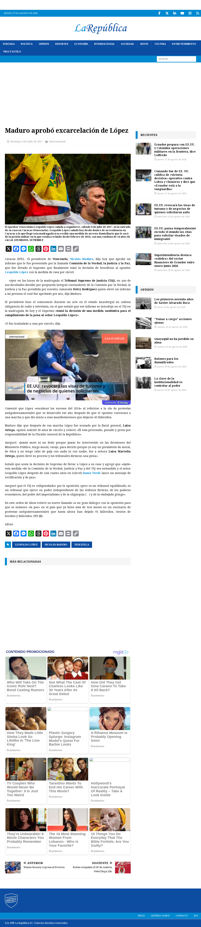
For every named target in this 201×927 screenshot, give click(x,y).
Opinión (44, 44)
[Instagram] (189, 13)
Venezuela (81, 544)
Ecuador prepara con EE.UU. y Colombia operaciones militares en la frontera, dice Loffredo (175, 150)
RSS (196, 915)
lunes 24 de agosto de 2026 (171, 307)
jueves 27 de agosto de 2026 (171, 159)
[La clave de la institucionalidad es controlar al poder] (143, 383)
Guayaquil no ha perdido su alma (174, 340)
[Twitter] (167, 13)
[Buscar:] (176, 58)
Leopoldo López (26, 544)
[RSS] (197, 13)
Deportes (61, 44)
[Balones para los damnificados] (143, 363)
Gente (144, 44)
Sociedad (127, 44)
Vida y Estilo (12, 51)
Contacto (182, 915)
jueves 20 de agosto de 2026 (171, 366)
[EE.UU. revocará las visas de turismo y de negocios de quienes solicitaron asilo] (143, 209)
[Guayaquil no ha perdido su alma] (143, 343)
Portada (9, 44)
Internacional (104, 44)
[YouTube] (182, 13)
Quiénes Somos (160, 915)
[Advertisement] (100, 91)
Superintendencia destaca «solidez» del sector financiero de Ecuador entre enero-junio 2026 (174, 260)
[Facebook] (159, 13)
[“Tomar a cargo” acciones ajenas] (143, 323)
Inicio (141, 915)
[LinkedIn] (174, 13)
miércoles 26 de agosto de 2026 (173, 216)
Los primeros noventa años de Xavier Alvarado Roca (174, 301)
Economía (81, 44)
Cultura (160, 44)
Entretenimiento (184, 44)
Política (27, 44)
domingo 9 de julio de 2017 (26, 141)
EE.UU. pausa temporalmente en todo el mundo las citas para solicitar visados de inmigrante (175, 233)
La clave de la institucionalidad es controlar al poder (168, 382)
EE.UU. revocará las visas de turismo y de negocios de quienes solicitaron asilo (174, 208)
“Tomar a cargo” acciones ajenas (173, 320)
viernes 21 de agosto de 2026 (172, 327)
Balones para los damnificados (166, 360)
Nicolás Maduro (56, 544)
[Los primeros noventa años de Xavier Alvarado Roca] (143, 303)
